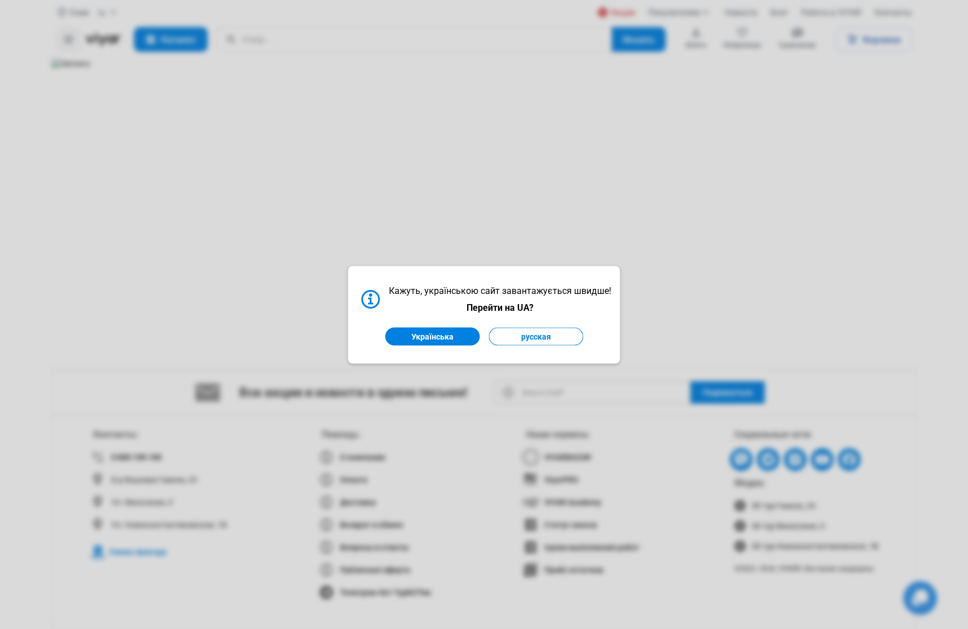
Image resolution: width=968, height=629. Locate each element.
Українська (432, 336)
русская (536, 336)
